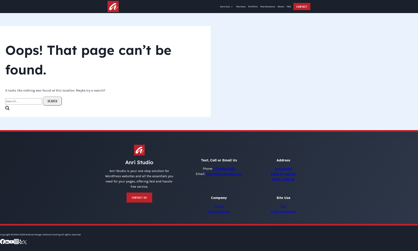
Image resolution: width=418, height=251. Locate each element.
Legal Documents (283, 211)
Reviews (241, 6)
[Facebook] (2, 242)
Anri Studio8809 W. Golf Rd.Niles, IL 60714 (283, 174)
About (281, 6)
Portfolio (253, 6)
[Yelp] (21, 242)
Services (225, 6)
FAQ (289, 6)
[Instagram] (16, 242)
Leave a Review (219, 211)
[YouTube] (11, 242)
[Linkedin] (7, 242)
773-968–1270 (224, 169)
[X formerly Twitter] (25, 242)
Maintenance (267, 6)
